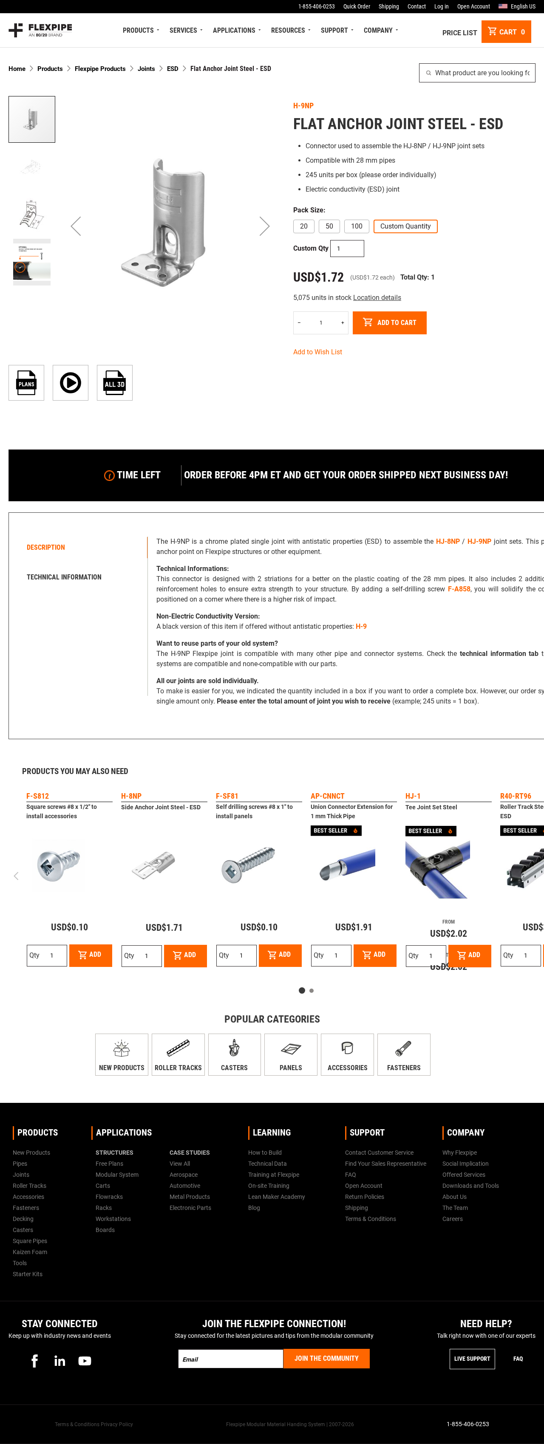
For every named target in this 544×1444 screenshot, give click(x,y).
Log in (441, 6)
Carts (103, 1185)
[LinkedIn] (60, 1361)
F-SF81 (227, 795)
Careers (452, 1218)
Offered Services (463, 1174)
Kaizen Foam (30, 1252)
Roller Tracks (178, 1068)
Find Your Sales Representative (385, 1163)
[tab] (80, 547)
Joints (146, 69)
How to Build (265, 1152)
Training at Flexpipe (273, 1174)
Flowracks (109, 1196)
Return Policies (364, 1196)
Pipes (20, 1163)
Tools (20, 1263)
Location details (377, 298)
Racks (104, 1207)
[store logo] (40, 30)
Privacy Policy (117, 1424)
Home (17, 69)
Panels (291, 1068)
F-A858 (459, 589)
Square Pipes (30, 1241)
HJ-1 (413, 795)
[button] (76, 225)
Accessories (348, 1068)
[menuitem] (139, 30)
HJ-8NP (448, 541)
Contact (417, 6)
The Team (455, 1207)
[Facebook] (35, 1361)
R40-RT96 (515, 795)
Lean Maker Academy (276, 1196)
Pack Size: (309, 210)
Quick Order (356, 6)
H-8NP (131, 795)
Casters (234, 1068)
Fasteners (404, 1068)
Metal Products (190, 1196)
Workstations (113, 1218)
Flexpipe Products (100, 69)
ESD (172, 69)
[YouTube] (85, 1361)
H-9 (361, 626)
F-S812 (37, 795)
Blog (254, 1207)
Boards (105, 1229)
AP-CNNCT (328, 795)
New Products (121, 1068)
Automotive (185, 1185)
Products (50, 69)
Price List (459, 33)
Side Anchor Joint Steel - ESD (161, 807)
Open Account (473, 6)
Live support (472, 1358)
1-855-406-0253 (316, 6)
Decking (23, 1218)
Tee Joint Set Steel (431, 807)
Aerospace (184, 1174)
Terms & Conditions (370, 1218)
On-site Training (268, 1185)
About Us (454, 1196)
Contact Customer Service (379, 1152)
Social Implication (465, 1163)
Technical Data (267, 1163)
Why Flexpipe (459, 1152)
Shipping (389, 6)
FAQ (350, 1174)
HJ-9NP (479, 541)
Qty (34, 955)
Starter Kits (27, 1274)
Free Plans (109, 1163)
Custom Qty (311, 248)
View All (180, 1163)
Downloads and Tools (470, 1185)
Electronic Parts (190, 1207)
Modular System (117, 1174)
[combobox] (477, 72)
